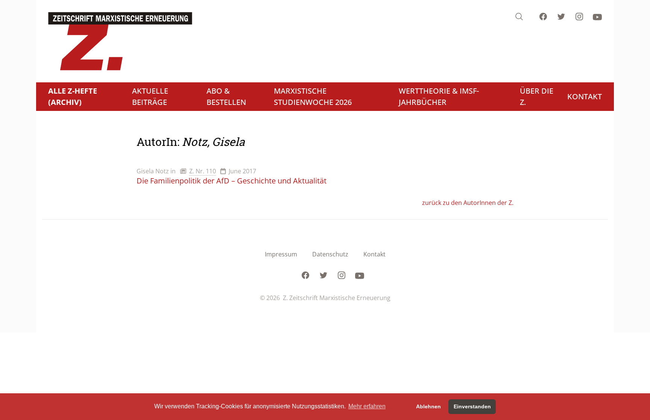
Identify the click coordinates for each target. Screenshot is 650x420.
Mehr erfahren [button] (367, 406)
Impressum (281, 254)
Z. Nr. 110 (202, 171)
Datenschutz (330, 254)
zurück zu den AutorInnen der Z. (467, 203)
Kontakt (374, 254)
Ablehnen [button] (428, 406)
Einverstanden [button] (472, 406)
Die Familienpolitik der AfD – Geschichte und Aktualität (232, 181)
